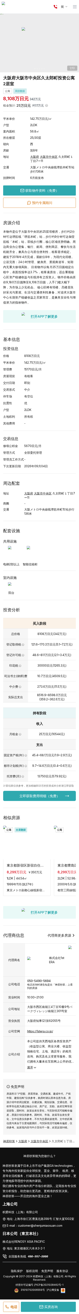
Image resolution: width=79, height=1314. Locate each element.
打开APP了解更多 (44, 316)
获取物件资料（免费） (42, 190)
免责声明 (47, 1271)
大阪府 (34, 156)
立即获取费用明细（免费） (39, 796)
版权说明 (32, 1271)
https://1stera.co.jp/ (40, 1031)
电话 (14, 1307)
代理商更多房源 (59, 935)
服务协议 (62, 1271)
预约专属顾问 (42, 203)
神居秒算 (9, 1141)
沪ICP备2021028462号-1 (48, 1284)
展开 (30, 1067)
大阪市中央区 (49, 156)
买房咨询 (51, 1307)
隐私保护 (17, 1271)
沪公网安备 (53, 1289)
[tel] (55, 7)
